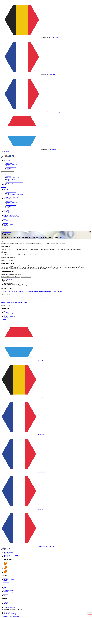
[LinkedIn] (5, 568)
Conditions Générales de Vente (10, 215)
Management (9, 163)
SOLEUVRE (40, 360)
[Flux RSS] (5, 572)
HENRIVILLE (41, 472)
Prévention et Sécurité (11, 167)
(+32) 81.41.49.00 (54, 37)
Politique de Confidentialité (9, 214)
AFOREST (9, 180)
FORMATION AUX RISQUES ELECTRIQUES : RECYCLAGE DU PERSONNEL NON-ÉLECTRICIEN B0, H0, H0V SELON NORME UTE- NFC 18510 (31, 291)
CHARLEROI (40, 397)
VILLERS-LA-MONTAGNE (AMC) (46, 546)
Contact (5, 184)
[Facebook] (5, 564)
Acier (7, 161)
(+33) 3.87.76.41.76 (50, 74)
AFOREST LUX (10, 183)
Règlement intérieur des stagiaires (11, 216)
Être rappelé (3, 187)
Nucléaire (8, 165)
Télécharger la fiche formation (7, 276)
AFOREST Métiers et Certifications (14, 182)
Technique (8, 168)
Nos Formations (7, 232)
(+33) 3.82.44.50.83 (61, 112)
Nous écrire (17, 276)
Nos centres (6, 151)
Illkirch (5, 606)
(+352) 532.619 (52, 149)
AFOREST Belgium (11, 179)
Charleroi (5, 602)
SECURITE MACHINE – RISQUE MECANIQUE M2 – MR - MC (14, 302)
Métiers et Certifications (11, 164)
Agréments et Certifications (12, 177)
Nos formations (6, 160)
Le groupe (5, 174)
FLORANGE (40, 434)
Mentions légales (7, 212)
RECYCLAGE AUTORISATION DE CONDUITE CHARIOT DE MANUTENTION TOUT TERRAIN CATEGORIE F (24, 297)
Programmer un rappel (25, 276)
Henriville (5, 604)
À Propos (8, 176)
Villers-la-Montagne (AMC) (9, 607)
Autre (7, 169)
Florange (5, 603)
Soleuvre (5, 601)
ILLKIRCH (40, 509)
